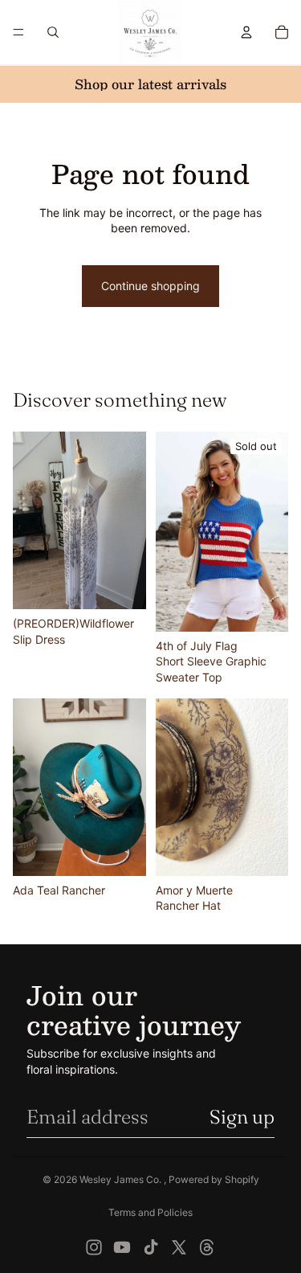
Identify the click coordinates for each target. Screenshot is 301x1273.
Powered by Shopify (214, 1179)
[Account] (246, 32)
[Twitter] (179, 1247)
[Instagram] (94, 1247)
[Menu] (18, 32)
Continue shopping (150, 286)
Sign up (242, 1116)
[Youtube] (122, 1247)
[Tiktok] (151, 1247)
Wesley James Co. (121, 1179)
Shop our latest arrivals (150, 84)
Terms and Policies (150, 1212)
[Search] (53, 32)
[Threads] (207, 1247)
